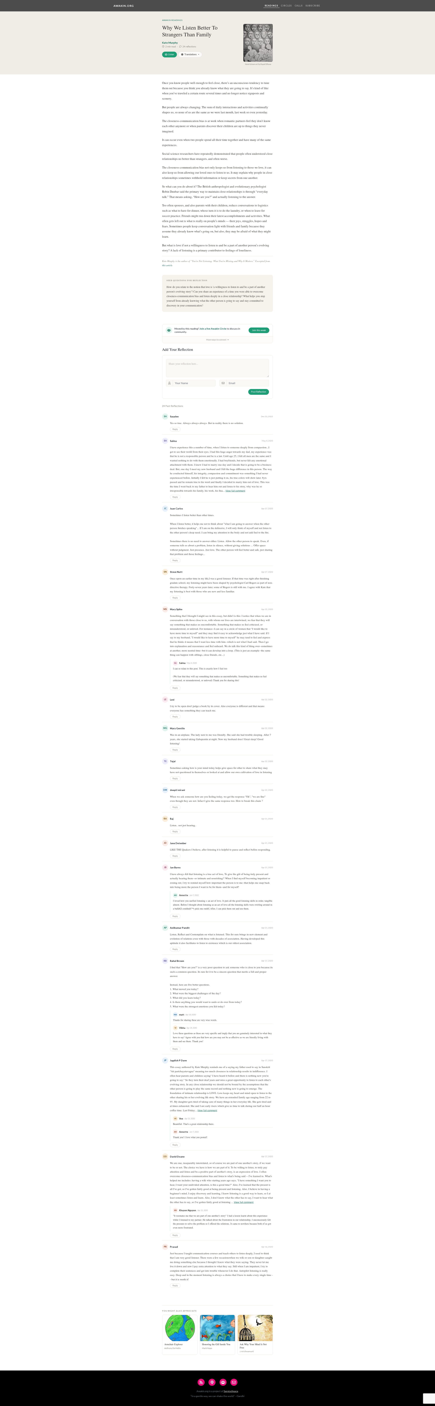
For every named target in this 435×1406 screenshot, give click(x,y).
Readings (271, 5)
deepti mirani (177, 790)
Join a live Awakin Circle (212, 328)
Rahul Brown (177, 960)
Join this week (259, 330)
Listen (171, 54)
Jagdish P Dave (178, 1060)
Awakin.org (124, 5)
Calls (299, 5)
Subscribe (313, 5)
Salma (173, 440)
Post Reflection (258, 391)
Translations (190, 54)
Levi (172, 699)
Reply (175, 429)
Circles (286, 5)
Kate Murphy (170, 42)
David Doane (177, 1156)
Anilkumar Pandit (180, 927)
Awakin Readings (172, 20)
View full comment (235, 490)
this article (167, 265)
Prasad (174, 1246)
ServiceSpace (231, 1391)
